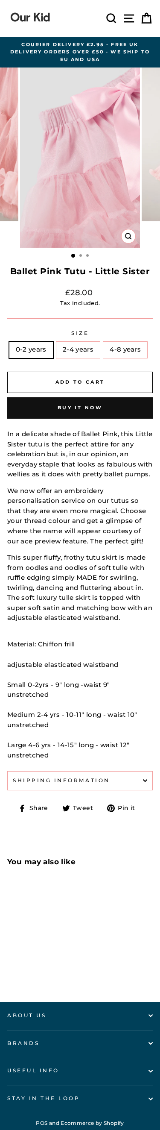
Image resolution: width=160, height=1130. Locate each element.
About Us (26, 1015)
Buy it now (80, 408)
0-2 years (31, 349)
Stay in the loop (43, 1098)
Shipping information (61, 781)
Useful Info (33, 1071)
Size (80, 333)
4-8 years (125, 349)
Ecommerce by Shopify (92, 1123)
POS (41, 1123)
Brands (23, 1043)
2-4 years (78, 349)
